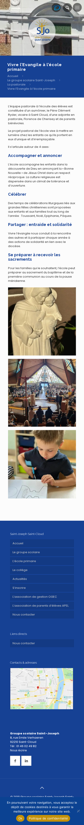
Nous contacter (24, 614)
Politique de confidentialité (48, 818)
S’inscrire (19, 588)
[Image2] (42, 393)
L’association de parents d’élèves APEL (41, 606)
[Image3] (42, 464)
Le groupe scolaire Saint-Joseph (31, 80)
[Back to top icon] (42, 787)
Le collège (20, 570)
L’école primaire (24, 561)
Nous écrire (18, 750)
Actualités (20, 579)
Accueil (12, 76)
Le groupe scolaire (26, 552)
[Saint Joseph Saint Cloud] (42, 31)
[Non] (78, 811)
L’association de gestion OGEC (35, 597)
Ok (20, 818)
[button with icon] (15, 761)
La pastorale (16, 84)
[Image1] (42, 321)
